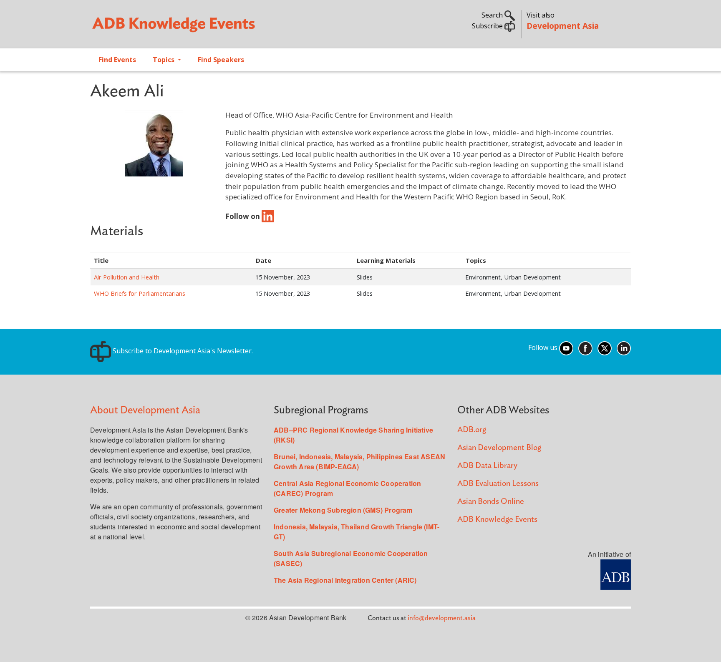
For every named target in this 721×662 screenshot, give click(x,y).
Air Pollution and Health (126, 277)
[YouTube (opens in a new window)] (566, 347)
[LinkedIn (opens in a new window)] (624, 347)
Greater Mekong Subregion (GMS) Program (343, 510)
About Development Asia (145, 410)
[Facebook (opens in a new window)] (585, 347)
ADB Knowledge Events (497, 520)
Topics (164, 59)
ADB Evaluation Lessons (498, 484)
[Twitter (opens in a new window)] (604, 347)
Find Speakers (221, 59)
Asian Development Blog (499, 448)
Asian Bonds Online (490, 502)
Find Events (117, 59)
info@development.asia (442, 618)
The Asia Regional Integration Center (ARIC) (345, 580)
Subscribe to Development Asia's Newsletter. (182, 350)
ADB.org (471, 430)
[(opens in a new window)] (268, 216)
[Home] (221, 27)
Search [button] (493, 15)
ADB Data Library (487, 466)
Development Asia (563, 25)
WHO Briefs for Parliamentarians (139, 293)
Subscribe (488, 25)
